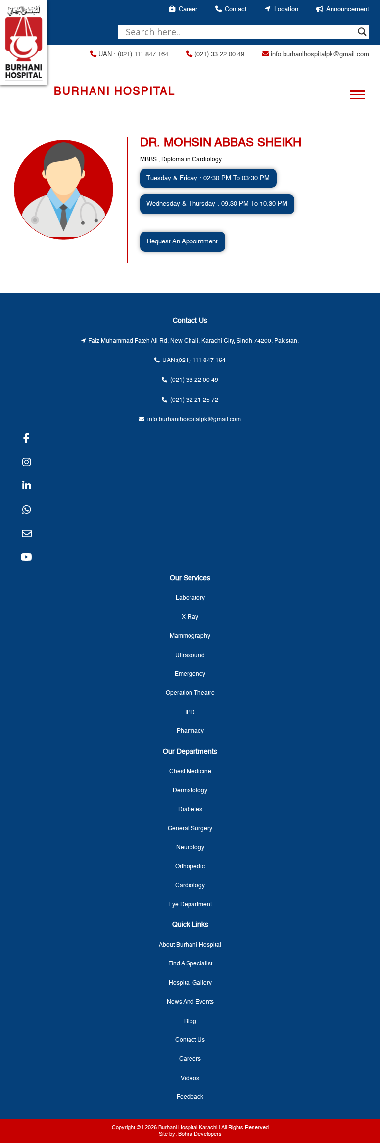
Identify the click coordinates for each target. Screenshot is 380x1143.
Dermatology (190, 791)
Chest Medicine (190, 772)
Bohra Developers (200, 1134)
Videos (190, 1079)
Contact (236, 9)
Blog (190, 1021)
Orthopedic (190, 867)
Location (286, 9)
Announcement (347, 9)
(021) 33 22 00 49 (218, 54)
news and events (190, 1002)
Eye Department (190, 905)
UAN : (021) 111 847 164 (132, 54)
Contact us (190, 1040)
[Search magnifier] (362, 32)
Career (188, 9)
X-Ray (190, 617)
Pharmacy (190, 731)
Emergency (190, 674)
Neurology (190, 848)
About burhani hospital (190, 945)
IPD (190, 713)
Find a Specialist (190, 964)
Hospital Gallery (190, 983)
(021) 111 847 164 (201, 360)
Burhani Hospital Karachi (187, 1127)
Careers (190, 1059)
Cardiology (190, 886)
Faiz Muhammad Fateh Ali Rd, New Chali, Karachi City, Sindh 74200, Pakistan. (193, 341)
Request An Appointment (182, 242)
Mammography (190, 636)
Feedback (190, 1097)
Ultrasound (190, 656)
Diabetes (190, 810)
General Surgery (190, 829)
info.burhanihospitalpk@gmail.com (319, 54)
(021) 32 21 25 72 (194, 400)
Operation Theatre (190, 693)
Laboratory (190, 598)
